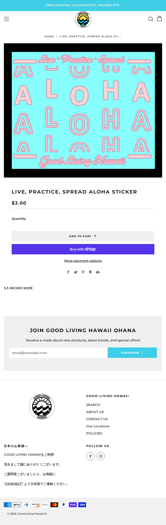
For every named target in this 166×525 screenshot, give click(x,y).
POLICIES (94, 433)
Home (49, 36)
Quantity (19, 218)
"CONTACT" (13, 484)
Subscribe (130, 352)
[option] (83, 110)
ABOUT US (95, 412)
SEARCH (93, 405)
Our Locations (98, 426)
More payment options (83, 261)
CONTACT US (97, 419)
